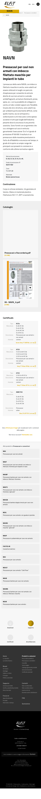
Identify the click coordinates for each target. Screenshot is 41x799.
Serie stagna (24, 663)
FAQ (23, 691)
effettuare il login (11, 428)
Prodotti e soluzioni (28, 655)
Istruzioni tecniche (26, 667)
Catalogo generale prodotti (27, 665)
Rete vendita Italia (26, 680)
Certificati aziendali (26, 669)
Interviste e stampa (7, 695)
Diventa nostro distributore (28, 686)
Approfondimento (7, 691)
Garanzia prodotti (7, 680)
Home (4, 655)
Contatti (24, 678)
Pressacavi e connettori (30, 13)
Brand (5, 664)
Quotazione (25, 695)
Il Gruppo (5, 672)
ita (29, 4)
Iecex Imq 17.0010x (25, 342)
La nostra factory (6, 659)
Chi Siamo (5, 666)
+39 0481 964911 (22, 737)
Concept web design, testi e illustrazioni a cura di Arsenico (20, 776)
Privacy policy (16, 774)
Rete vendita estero (26, 682)
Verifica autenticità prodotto (9, 682)
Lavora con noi (25, 684)
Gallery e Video (6, 670)
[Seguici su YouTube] (22, 770)
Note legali (32, 774)
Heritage (5, 668)
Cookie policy (24, 774)
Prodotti (4, 693)
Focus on (5, 689)
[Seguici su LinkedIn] (17, 770)
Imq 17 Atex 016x (25, 366)
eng (33, 4)
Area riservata (6, 684)
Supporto (6, 678)
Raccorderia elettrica (26, 657)
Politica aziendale (6, 673)
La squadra (5, 657)
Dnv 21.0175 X (26, 413)
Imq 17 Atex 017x (25, 385)
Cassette (23, 661)
